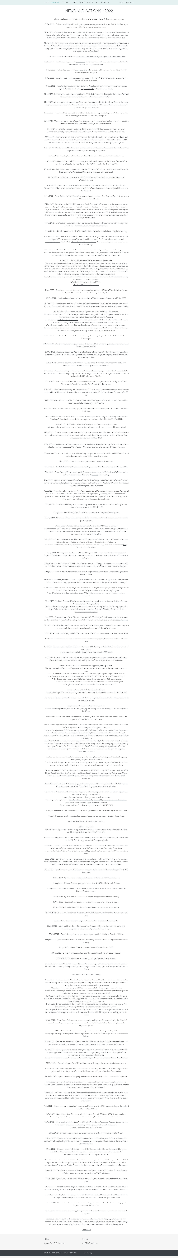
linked (50, 447)
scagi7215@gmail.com (125, 2)
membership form (82, 70)
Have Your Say (92, 609)
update (87, 461)
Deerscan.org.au (82, 485)
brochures (68, 483)
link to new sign (120, 582)
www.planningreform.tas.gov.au (86, 611)
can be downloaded (102, 499)
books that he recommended (68, 319)
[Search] (132, 2)
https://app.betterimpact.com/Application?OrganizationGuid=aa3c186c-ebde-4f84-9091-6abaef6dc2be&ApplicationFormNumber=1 (96, 801)
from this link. (96, 534)
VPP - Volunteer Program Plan (68, 239)
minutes (95, 474)
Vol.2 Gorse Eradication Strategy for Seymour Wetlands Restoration (100, 56)
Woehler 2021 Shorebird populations (86, 284)
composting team (82, 161)
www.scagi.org (87, 1253)
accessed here (123, 620)
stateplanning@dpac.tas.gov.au (112, 142)
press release (80, 61)
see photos (94, 51)
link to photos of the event (104, 330)
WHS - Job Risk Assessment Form (83, 241)
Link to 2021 (86, 1229)
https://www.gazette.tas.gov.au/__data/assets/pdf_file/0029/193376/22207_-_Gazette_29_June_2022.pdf (86, 676)
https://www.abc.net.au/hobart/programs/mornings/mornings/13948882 (86, 652)
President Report (115, 177)
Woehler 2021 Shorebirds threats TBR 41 (85, 282)
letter (68, 1068)
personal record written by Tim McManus (80, 188)
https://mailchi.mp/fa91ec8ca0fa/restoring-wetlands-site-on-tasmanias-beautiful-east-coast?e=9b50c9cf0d (86, 692)
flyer (114, 188)
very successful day (87, 88)
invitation (72, 1106)
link (61, 209)
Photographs (67, 499)
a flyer (90, 416)
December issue (97, 64)
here (95, 72)
